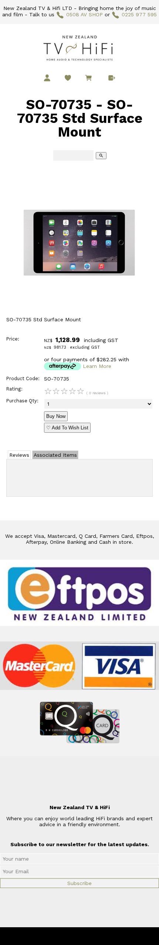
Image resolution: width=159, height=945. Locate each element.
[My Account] (47, 78)
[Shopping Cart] (90, 79)
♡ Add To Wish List (67, 427)
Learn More (97, 366)
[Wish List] (67, 78)
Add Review (79, 476)
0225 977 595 (139, 14)
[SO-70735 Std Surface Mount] (79, 315)
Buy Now (55, 416)
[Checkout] (111, 78)
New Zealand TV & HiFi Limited (99, 936)
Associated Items (55, 455)
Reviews (19, 455)
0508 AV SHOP (84, 14)
